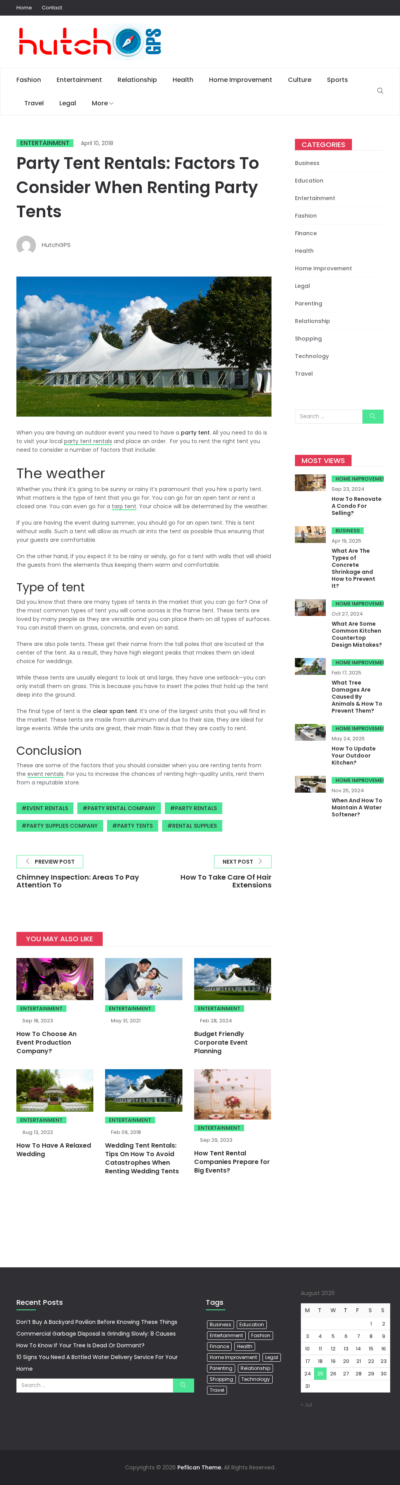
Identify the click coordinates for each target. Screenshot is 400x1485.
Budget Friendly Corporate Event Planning (221, 1042)
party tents (135, 826)
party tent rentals (88, 441)
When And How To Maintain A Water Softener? (357, 807)
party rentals (196, 808)
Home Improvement (240, 79)
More (100, 103)
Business (307, 163)
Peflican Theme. (200, 1467)
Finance (306, 233)
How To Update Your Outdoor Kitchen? (354, 755)
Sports (337, 79)
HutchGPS (56, 245)
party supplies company (62, 826)
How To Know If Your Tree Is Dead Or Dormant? (80, 1345)
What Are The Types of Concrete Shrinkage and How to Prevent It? (353, 568)
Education (309, 181)
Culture (299, 79)
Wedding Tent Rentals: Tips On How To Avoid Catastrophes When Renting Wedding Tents (142, 1158)
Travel (34, 103)
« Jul (306, 1405)
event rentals (45, 774)
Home (24, 7)
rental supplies (194, 826)
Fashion (28, 79)
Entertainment (79, 79)
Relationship (137, 79)
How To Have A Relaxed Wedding (53, 1150)
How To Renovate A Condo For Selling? (357, 506)
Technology (312, 356)
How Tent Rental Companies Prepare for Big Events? (232, 1162)
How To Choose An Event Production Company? (46, 1042)
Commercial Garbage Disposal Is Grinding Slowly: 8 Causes (96, 1334)
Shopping (308, 338)
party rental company (121, 808)
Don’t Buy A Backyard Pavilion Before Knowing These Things (96, 1322)
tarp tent (124, 506)
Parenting (308, 303)
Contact (52, 7)
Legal (67, 103)
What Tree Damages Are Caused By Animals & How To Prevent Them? (357, 697)
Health (183, 79)
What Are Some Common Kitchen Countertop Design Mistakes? (357, 634)
